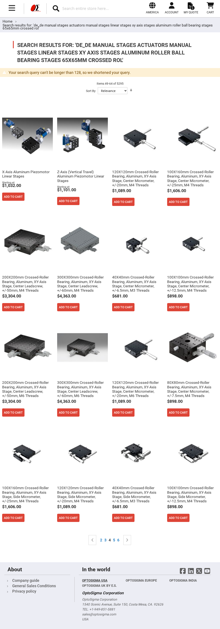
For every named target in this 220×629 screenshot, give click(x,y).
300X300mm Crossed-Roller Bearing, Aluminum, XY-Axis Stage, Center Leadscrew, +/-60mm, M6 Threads (80, 389)
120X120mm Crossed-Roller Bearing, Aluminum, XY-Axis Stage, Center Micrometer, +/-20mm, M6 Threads (135, 389)
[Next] (127, 540)
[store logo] (35, 8)
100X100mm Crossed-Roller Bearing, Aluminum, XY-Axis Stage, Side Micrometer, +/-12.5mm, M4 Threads (190, 494)
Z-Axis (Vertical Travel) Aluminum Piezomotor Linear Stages (80, 176)
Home (8, 21)
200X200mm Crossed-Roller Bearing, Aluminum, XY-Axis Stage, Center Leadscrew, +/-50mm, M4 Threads (25, 283)
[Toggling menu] (12, 8)
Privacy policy (24, 591)
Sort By (91, 91)
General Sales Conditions (34, 586)
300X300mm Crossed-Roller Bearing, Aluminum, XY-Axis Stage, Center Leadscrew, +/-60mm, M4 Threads (80, 283)
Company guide (25, 580)
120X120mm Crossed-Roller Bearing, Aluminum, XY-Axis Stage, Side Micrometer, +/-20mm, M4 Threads (80, 494)
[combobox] (89, 8)
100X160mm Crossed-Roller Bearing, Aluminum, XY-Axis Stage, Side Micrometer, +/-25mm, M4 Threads (25, 494)
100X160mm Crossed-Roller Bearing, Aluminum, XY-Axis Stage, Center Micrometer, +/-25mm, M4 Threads (190, 178)
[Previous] (92, 540)
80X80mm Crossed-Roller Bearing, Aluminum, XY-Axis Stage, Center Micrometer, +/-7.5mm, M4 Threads (189, 389)
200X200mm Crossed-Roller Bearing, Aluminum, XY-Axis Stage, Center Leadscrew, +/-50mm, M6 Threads (25, 389)
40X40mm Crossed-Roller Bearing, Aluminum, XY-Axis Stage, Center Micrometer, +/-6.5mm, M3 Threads (134, 283)
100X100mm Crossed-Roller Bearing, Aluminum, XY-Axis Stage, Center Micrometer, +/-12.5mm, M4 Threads (190, 283)
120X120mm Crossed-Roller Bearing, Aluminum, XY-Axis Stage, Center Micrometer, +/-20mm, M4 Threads (135, 178)
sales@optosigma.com (99, 614)
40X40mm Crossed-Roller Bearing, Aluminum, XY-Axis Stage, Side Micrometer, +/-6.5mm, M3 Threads (134, 494)
